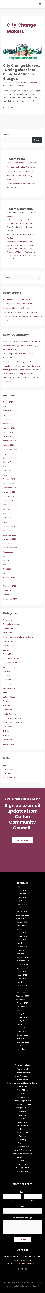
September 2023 (10, 547)
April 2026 (7, 419)
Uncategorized (9, 739)
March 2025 (7, 475)
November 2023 (9, 539)
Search (6, 135)
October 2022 (8, 595)
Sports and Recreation (12, 722)
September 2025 (10, 449)
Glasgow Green (9, 667)
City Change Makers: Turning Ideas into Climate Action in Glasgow (21, 72)
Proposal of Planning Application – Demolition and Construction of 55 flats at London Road (21, 255)
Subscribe (22, 840)
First (12, 1201)
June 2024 (7, 509)
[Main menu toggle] (39, 4)
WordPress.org (9, 778)
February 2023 (9, 577)
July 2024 (7, 505)
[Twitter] (22, 1269)
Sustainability (8, 85)
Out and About (9, 697)
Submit (22, 1239)
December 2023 (9, 535)
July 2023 (7, 556)
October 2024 (8, 496)
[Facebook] (19, 1269)
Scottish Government (12, 718)
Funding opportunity (11, 658)
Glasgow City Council (11, 662)
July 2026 (7, 406)
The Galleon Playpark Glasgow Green (22, 163)
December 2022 (9, 586)
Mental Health (9, 688)
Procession (7, 710)
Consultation (34, 83)
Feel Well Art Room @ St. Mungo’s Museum (20, 312)
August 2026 (8, 402)
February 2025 (9, 479)
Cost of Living (9, 645)
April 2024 (7, 518)
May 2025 (7, 466)
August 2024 (8, 500)
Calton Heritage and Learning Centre (18, 637)
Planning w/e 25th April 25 (27, 362)
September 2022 (10, 599)
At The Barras (8, 633)
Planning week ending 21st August (21, 167)
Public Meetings (9, 714)
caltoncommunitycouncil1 (18, 220)
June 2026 (7, 411)
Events (6, 650)
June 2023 (7, 560)
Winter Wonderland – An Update (20, 171)
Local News (7, 684)
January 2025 (8, 483)
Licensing (7, 680)
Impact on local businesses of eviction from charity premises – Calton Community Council (20, 245)
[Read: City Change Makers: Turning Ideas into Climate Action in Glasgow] (22, 52)
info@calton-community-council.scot (22, 1263)
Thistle (6, 731)
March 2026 (7, 423)
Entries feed (8, 769)
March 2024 (7, 522)
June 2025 (7, 462)
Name (23, 1192)
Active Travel (8, 620)
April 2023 (7, 569)
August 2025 (8, 453)
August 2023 (8, 552)
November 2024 (9, 492)
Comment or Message (22, 1217)
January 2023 (8, 582)
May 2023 (7, 565)
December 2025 (9, 436)
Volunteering (8, 744)
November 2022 (9, 590)
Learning (7, 675)
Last (32, 1201)
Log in (5, 765)
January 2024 (8, 530)
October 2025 (8, 445)
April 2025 (7, 470)
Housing (6, 671)
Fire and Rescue (9, 654)
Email (23, 1206)
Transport (7, 735)
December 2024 (9, 488)
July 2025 (7, 458)
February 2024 (9, 526)
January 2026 (8, 432)
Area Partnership (21, 83)
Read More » (8, 107)
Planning (7, 701)
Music (5, 692)
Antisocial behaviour (11, 624)
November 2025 (9, 441)
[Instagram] (26, 1269)
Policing (6, 705)
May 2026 (7, 415)
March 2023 (7, 573)
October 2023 (8, 543)
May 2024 (7, 513)
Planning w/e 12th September (19, 223)
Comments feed (10, 773)
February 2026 (9, 428)
